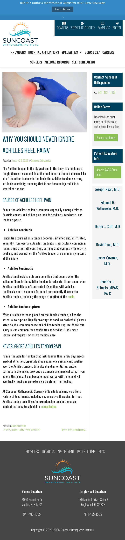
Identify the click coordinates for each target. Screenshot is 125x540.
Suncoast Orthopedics (41, 160)
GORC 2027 (92, 52)
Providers (18, 52)
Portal (116, 27)
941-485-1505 (107, 92)
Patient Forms (86, 451)
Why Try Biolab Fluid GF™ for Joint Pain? (22, 430)
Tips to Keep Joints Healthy (73, 430)
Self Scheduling (83, 62)
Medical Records (57, 62)
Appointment (66, 451)
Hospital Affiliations (43, 52)
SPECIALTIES (70, 52)
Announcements (18, 426)
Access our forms (106, 137)
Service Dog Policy (83, 27)
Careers (108, 52)
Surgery (36, 62)
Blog (102, 451)
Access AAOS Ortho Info (107, 172)
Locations (62, 27)
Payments (103, 27)
